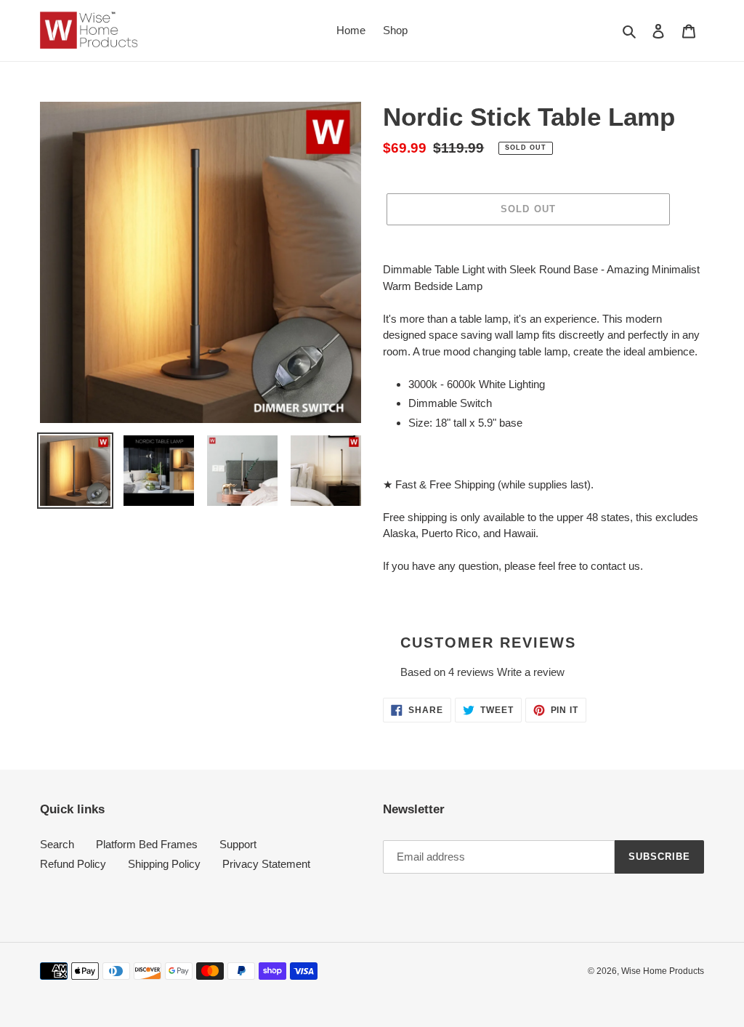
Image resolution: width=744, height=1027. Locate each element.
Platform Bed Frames (147, 844)
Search (57, 844)
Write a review (531, 672)
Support (237, 844)
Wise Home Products (662, 971)
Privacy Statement (266, 864)
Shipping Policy (164, 864)
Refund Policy (73, 864)
